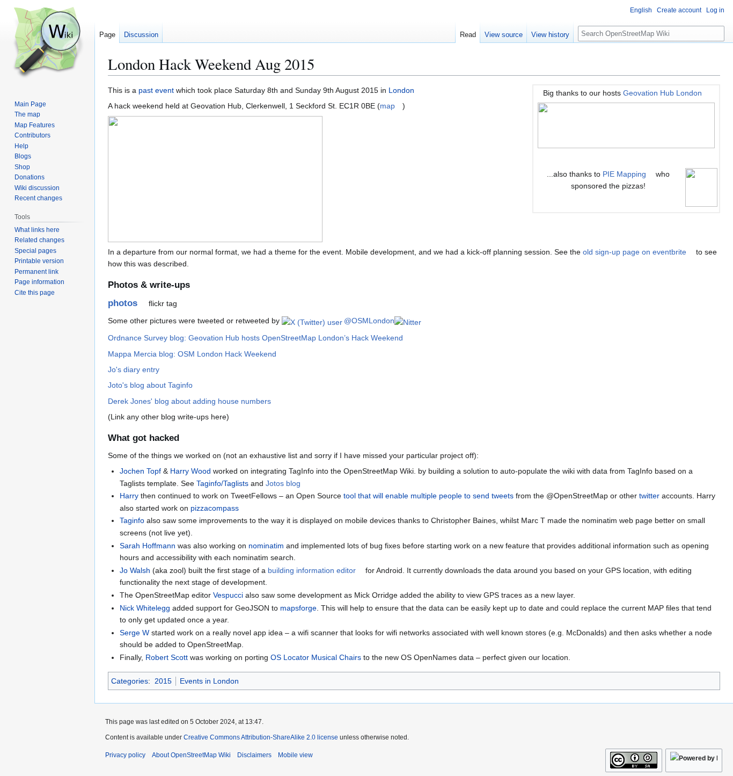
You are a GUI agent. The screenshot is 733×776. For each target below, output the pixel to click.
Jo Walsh (135, 570)
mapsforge (298, 608)
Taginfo (132, 520)
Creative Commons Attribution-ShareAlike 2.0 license (261, 737)
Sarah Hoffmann (147, 545)
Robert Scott (166, 657)
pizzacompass (214, 508)
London (401, 90)
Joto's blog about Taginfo (150, 385)
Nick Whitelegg (145, 608)
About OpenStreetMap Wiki (191, 755)
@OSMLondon (368, 320)
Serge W (134, 632)
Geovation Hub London (662, 93)
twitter (649, 495)
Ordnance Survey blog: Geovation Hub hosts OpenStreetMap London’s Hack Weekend (255, 337)
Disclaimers (254, 755)
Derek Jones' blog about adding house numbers (189, 401)
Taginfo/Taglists (222, 483)
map (387, 105)
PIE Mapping (624, 174)
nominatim (266, 545)
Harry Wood (190, 471)
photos (122, 303)
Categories (129, 681)
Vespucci (228, 595)
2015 (163, 681)
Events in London (209, 681)
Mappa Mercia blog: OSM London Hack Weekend (192, 354)
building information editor (312, 570)
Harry (129, 495)
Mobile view (295, 755)
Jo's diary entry (133, 369)
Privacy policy (125, 755)
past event (156, 90)
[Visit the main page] (47, 43)
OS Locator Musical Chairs (315, 657)
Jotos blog (283, 483)
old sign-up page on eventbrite (634, 252)
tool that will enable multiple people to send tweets (428, 495)
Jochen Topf (140, 471)
